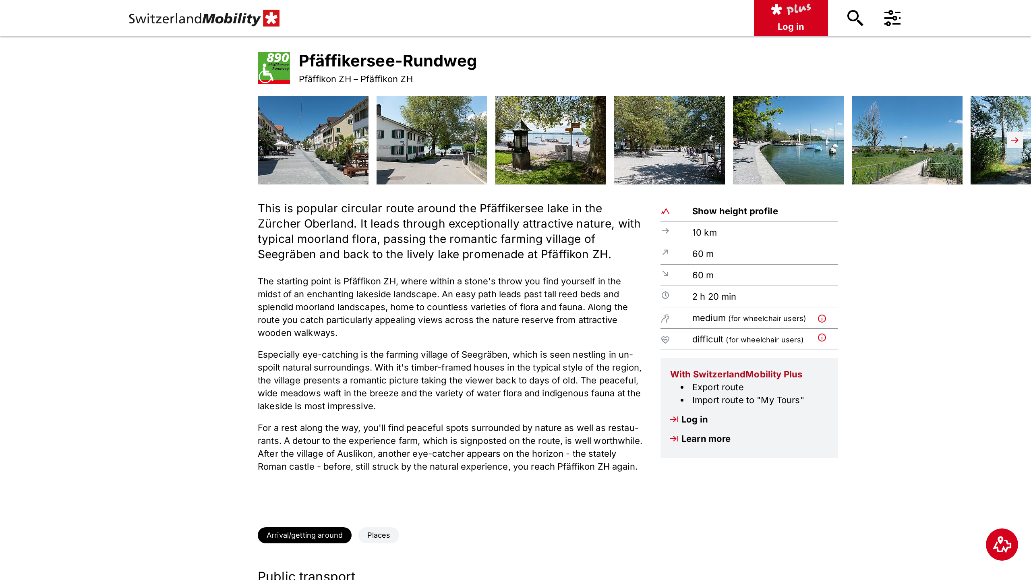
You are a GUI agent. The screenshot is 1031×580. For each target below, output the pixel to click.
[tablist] (515, 535)
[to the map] (1002, 544)
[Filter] (892, 18)
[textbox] (451, 337)
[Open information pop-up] (826, 317)
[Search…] (855, 18)
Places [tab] (379, 535)
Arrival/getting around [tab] (305, 535)
